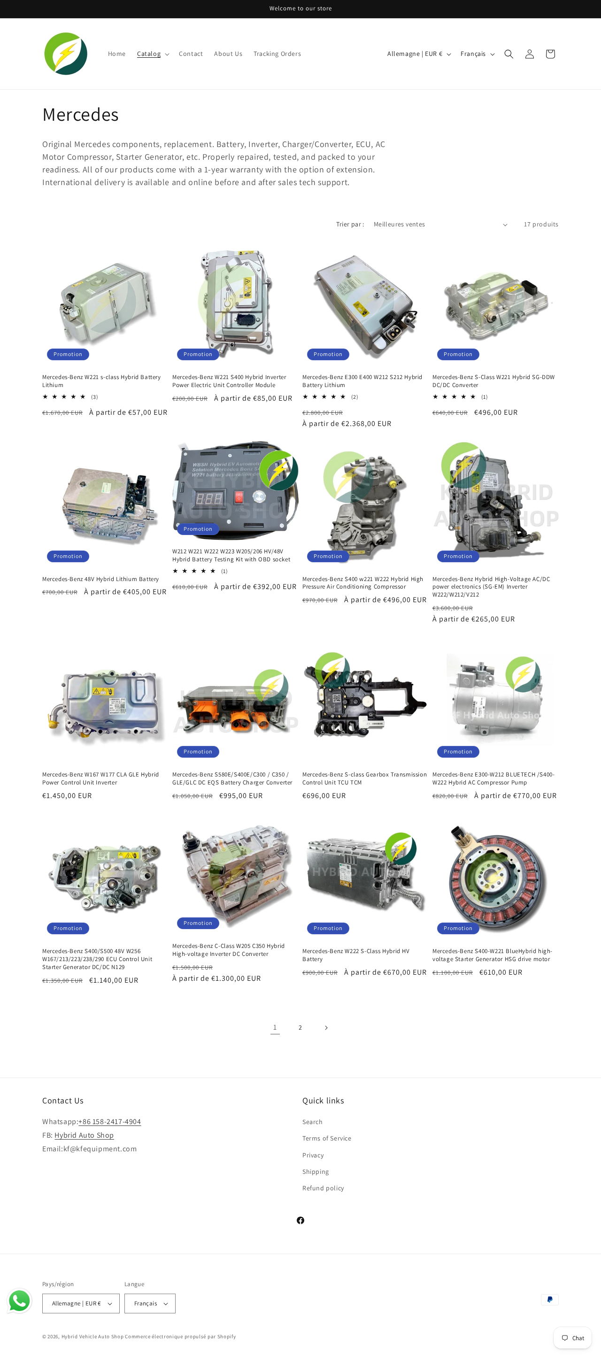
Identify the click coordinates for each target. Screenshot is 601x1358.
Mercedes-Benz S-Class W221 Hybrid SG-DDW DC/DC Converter (493, 381)
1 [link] (275, 1027)
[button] (152, 53)
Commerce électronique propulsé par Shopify (180, 1336)
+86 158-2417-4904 (109, 1121)
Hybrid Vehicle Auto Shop (93, 1336)
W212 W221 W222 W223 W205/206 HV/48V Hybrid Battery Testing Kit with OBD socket (231, 555)
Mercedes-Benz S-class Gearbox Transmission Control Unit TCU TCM (364, 778)
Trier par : (350, 224)
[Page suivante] (326, 1027)
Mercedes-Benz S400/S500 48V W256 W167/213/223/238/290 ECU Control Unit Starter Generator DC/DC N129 (97, 959)
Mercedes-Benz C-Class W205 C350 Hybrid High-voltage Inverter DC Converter (228, 950)
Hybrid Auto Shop (84, 1135)
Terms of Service (327, 1138)
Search (312, 1121)
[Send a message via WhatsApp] (19, 1301)
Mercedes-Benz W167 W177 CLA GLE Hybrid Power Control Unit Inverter (100, 778)
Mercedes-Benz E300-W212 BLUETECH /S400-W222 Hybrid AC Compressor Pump (493, 778)
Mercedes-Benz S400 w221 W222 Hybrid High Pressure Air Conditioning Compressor (363, 583)
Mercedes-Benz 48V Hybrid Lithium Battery (100, 579)
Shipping (315, 1171)
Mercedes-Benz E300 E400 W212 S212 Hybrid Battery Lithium (362, 381)
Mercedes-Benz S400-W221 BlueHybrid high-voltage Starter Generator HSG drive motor (492, 955)
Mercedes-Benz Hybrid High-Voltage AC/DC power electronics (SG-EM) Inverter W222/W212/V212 (491, 587)
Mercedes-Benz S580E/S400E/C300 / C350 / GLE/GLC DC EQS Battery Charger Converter (232, 778)
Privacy (313, 1155)
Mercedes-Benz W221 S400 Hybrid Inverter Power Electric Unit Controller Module (229, 381)
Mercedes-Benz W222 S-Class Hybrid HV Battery (356, 955)
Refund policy (323, 1188)
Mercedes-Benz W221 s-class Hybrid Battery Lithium (101, 381)
